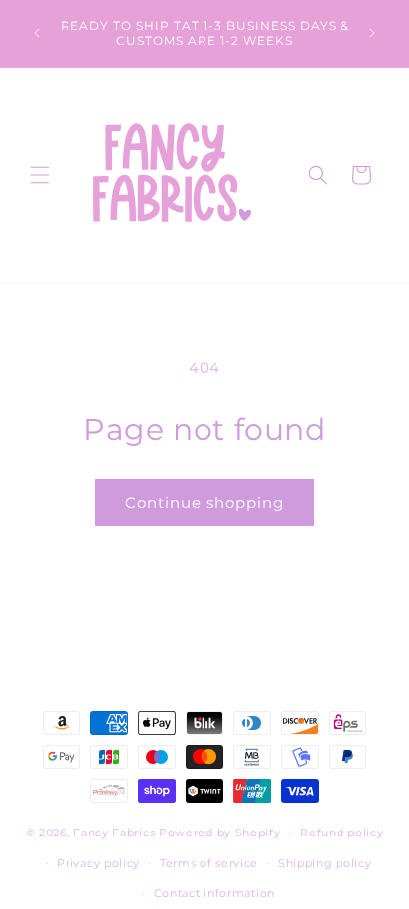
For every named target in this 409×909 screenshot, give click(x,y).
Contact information (214, 893)
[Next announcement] (372, 33)
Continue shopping (204, 502)
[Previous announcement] (37, 33)
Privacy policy (98, 863)
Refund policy (341, 832)
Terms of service (209, 863)
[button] (40, 175)
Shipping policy (325, 863)
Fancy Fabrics (114, 832)
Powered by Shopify (220, 832)
